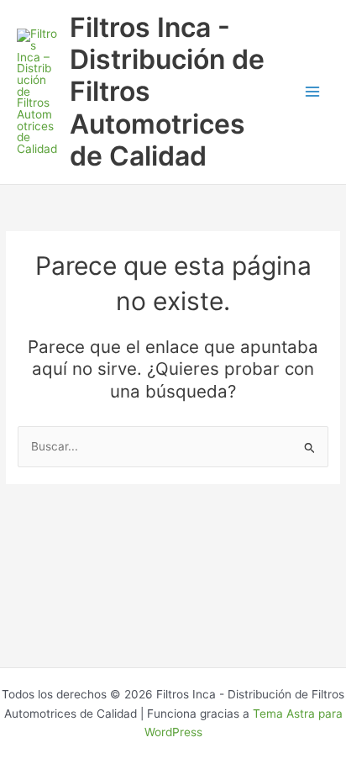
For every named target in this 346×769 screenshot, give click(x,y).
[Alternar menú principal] (312, 92)
